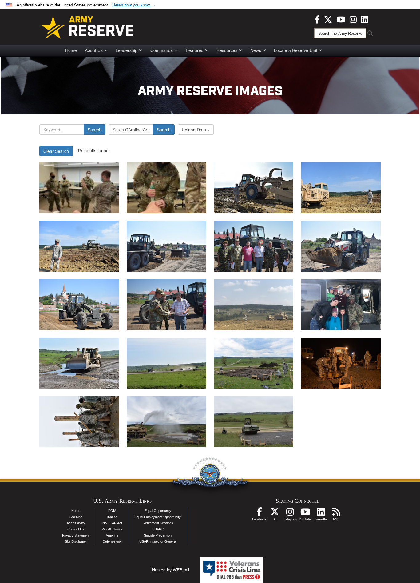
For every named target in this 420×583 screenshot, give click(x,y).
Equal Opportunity (158, 511)
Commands (161, 50)
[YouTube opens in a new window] (340, 19)
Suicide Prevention (158, 535)
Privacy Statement (75, 535)
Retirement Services (158, 523)
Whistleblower (112, 529)
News (255, 50)
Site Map (75, 517)
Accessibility (76, 523)
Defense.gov (112, 541)
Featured (195, 50)
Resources (226, 50)
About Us (94, 50)
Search (94, 129)
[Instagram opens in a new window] (353, 19)
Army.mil (112, 535)
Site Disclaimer (76, 541)
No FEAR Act (112, 523)
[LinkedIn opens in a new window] (364, 19)
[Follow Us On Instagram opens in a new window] (290, 513)
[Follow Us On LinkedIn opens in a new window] (320, 513)
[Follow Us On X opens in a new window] (274, 513)
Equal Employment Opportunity (158, 517)
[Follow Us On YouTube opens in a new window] (305, 513)
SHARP (158, 529)
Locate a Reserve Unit (295, 50)
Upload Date (194, 129)
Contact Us (75, 529)
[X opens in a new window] (328, 19)
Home (71, 50)
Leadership (126, 50)
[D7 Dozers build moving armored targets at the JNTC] (254, 304)
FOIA (112, 511)
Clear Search (56, 151)
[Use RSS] (336, 513)
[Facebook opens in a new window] (317, 19)
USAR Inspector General (157, 541)
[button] (134, 5)
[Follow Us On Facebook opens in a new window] (259, 513)
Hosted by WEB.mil (170, 569)
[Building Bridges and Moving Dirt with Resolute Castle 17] (254, 187)
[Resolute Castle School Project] (166, 246)
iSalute (112, 517)
